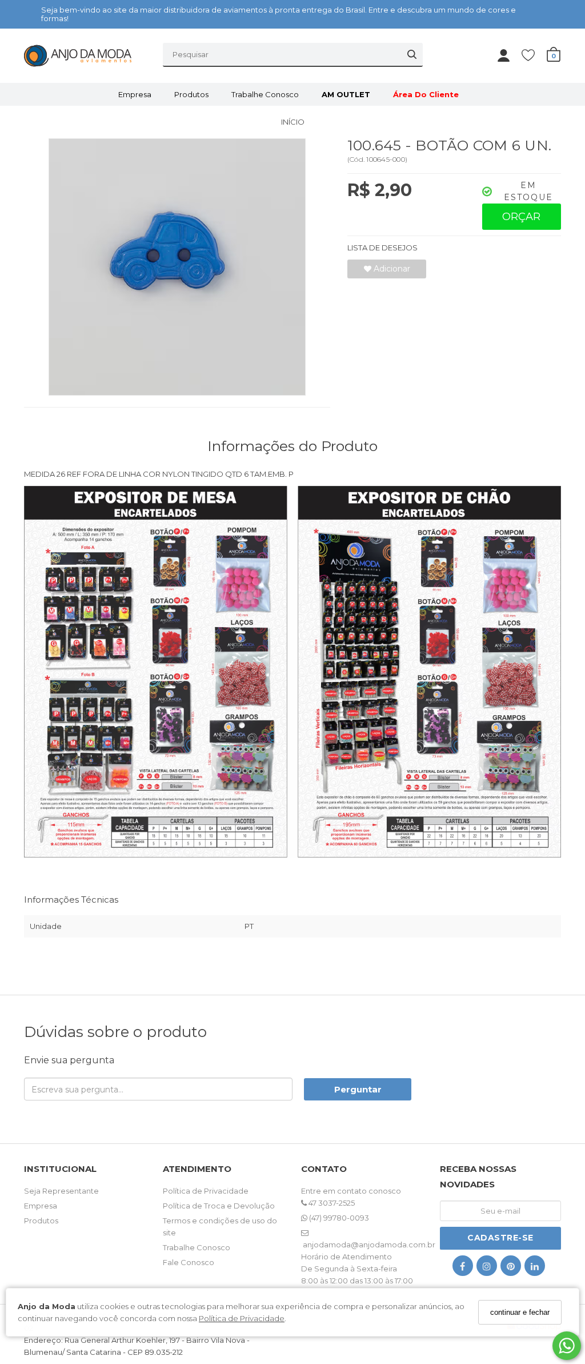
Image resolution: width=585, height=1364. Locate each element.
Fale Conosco (188, 1262)
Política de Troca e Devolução (219, 1205)
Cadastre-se (500, 1238)
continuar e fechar (520, 1312)
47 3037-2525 (331, 1202)
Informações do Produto (292, 445)
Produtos (191, 94)
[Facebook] (463, 1268)
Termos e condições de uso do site (220, 1226)
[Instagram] (487, 1268)
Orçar (521, 216)
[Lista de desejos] (534, 54)
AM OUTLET (346, 94)
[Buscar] (412, 54)
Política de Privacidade (242, 1318)
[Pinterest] (511, 1268)
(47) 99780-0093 (338, 1217)
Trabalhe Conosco (265, 94)
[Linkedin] (535, 1268)
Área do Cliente (426, 94)
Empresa (134, 94)
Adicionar (390, 269)
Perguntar (358, 1089)
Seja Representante (61, 1190)
